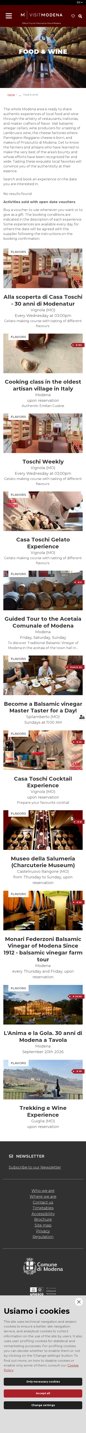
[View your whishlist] (73, 16)
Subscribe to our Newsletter (35, 1167)
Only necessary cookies (43, 1381)
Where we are (43, 1196)
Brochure (43, 1219)
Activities (21, 94)
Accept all (43, 1393)
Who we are (43, 1190)
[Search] (80, 16)
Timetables (43, 1208)
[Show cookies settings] (82, 717)
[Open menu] (9, 16)
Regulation (43, 1237)
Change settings (43, 1405)
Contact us (43, 1202)
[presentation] (43, 268)
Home (11, 94)
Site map (43, 1225)
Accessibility (43, 1214)
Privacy (43, 1231)
